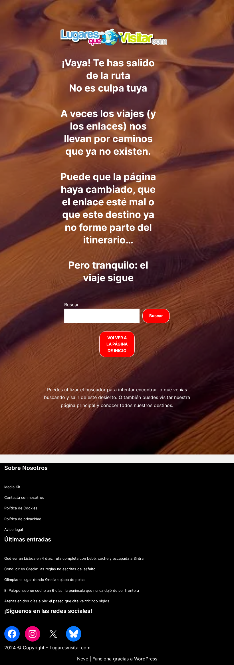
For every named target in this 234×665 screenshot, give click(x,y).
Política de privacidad (22, 519)
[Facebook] (12, 634)
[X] (53, 634)
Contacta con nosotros (24, 497)
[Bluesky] (73, 634)
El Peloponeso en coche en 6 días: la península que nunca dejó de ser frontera (71, 590)
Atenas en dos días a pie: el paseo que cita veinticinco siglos (56, 601)
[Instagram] (32, 634)
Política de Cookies (20, 508)
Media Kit (12, 487)
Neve (82, 659)
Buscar (71, 304)
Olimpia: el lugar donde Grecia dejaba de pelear (45, 579)
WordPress (145, 659)
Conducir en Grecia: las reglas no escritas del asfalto (50, 569)
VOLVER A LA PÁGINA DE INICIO (117, 344)
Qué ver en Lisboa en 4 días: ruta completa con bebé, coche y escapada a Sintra (74, 558)
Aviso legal (13, 529)
